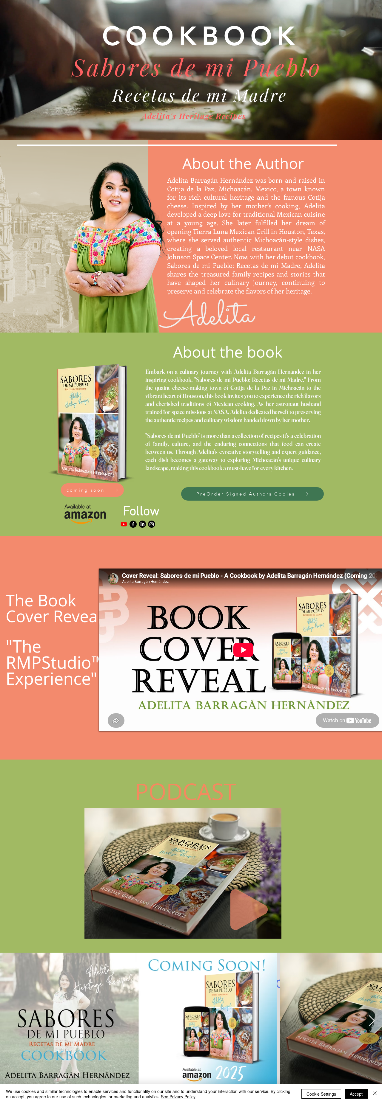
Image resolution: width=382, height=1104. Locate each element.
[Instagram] (151, 524)
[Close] (374, 1094)
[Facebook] (133, 524)
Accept (356, 1094)
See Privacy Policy (178, 1097)
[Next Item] (371, 1021)
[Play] (249, 909)
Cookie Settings (321, 1094)
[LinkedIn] (142, 524)
